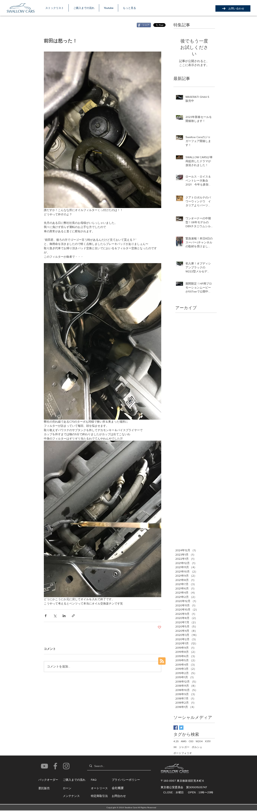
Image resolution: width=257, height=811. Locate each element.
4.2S (176, 741)
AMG (183, 741)
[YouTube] (44, 766)
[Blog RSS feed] (162, 661)
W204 (199, 741)
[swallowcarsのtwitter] (181, 727)
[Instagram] (66, 766)
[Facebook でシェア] (45, 615)
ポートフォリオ (182, 753)
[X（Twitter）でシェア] (55, 615)
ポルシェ (197, 747)
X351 (208, 741)
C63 (191, 741)
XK (175, 747)
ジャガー (184, 747)
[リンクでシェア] (73, 615)
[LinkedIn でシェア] (64, 615)
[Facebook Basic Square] (175, 727)
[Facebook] (55, 766)
